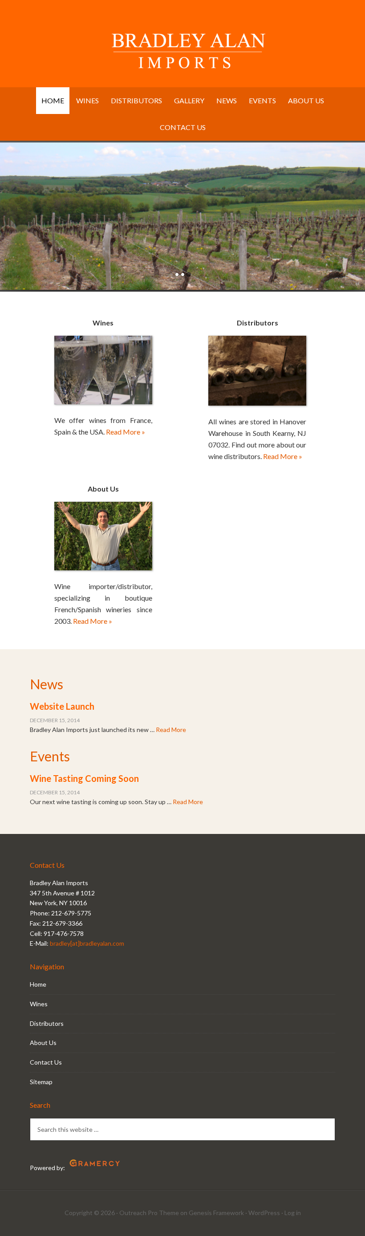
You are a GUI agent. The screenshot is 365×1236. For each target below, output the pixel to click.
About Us (43, 1042)
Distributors (47, 1023)
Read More (171, 729)
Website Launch (62, 706)
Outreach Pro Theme (149, 1212)
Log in (292, 1212)
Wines (39, 1004)
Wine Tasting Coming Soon (84, 778)
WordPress (264, 1212)
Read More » (125, 431)
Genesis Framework (216, 1212)
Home (38, 984)
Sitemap (41, 1082)
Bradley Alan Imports (182, 46)
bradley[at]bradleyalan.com (87, 943)
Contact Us (46, 1062)
